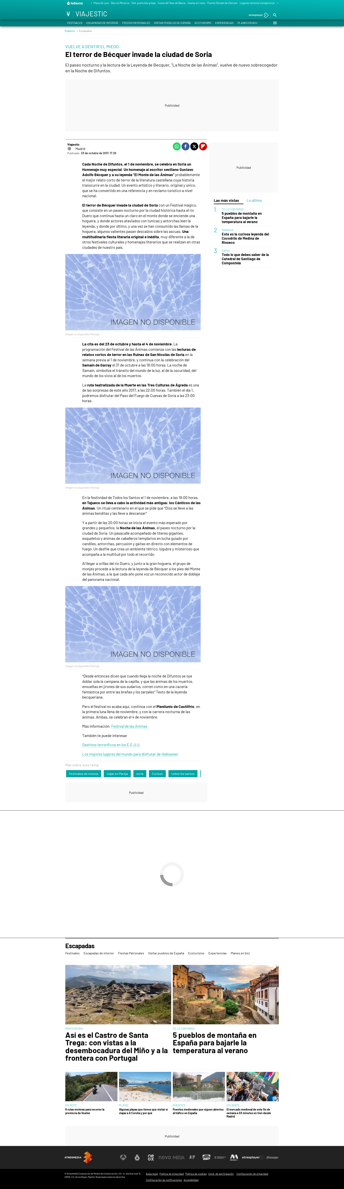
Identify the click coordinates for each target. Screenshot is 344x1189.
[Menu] (275, 23)
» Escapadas (84, 30)
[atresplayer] (257, 15)
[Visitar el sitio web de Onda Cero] (206, 1158)
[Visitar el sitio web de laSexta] (137, 1158)
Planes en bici (247, 23)
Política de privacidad (171, 1173)
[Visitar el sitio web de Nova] (165, 1158)
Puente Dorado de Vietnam (222, 3)
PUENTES (179, 1105)
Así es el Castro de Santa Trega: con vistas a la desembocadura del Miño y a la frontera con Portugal (116, 1046)
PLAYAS (123, 1105)
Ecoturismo (203, 23)
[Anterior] (91, 3)
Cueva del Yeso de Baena (172, 3)
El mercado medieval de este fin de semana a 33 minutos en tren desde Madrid (249, 1113)
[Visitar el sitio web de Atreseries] (192, 1158)
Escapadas (79, 945)
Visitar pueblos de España (172, 23)
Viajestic (69, 30)
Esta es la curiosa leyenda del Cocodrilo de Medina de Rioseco (245, 238)
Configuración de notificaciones (164, 1180)
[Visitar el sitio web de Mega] (179, 1158)
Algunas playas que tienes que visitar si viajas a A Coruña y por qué (143, 1111)
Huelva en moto (196, 3)
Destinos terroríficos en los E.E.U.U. (111, 744)
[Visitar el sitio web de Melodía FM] (234, 1158)
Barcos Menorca (120, 3)
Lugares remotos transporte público (260, 3)
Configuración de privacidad (252, 1173)
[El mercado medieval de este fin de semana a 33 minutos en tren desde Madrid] (253, 1087)
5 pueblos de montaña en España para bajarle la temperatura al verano (242, 218)
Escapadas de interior (102, 23)
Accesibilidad (191, 1180)
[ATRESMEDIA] (78, 1157)
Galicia (226, 250)
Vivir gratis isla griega (143, 3)
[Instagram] (69, 149)
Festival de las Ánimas (129, 726)
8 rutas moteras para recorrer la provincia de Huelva (84, 1111)
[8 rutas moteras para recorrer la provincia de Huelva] (91, 1087)
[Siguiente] (277, 3)
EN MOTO (71, 1105)
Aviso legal (152, 1173)
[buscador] (275, 15)
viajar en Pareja (117, 773)
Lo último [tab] (254, 200)
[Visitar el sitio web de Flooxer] (273, 1158)
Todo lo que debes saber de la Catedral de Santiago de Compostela (245, 259)
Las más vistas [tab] (226, 200)
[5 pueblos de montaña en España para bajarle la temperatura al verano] (226, 995)
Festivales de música (83, 773)
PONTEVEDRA (74, 1028)
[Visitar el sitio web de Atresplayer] (253, 1158)
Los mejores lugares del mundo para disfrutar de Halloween (130, 754)
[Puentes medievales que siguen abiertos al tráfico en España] (199, 1087)
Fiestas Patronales (136, 23)
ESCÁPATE (233, 1105)
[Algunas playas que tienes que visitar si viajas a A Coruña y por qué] (145, 1087)
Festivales (74, 23)
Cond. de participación (221, 1173)
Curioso (157, 773)
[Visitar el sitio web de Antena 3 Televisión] (123, 1158)
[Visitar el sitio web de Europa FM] (220, 1158)
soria (139, 773)
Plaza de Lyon (101, 3)
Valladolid (227, 230)
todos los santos (182, 773)
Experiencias (224, 23)
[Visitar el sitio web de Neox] (151, 1158)
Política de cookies (196, 1173)
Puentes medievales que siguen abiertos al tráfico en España (198, 1111)
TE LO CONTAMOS (233, 209)
